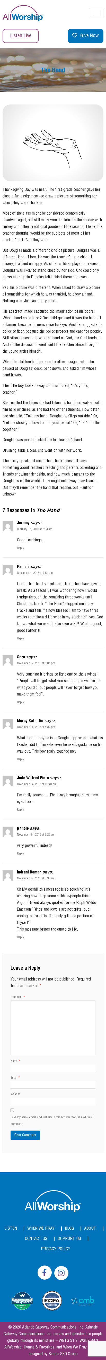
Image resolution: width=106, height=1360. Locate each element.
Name (15, 1061)
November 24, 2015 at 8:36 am (36, 878)
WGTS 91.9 (68, 1341)
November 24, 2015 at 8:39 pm (36, 727)
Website (15, 1094)
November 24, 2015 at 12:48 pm (37, 784)
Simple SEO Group (63, 1354)
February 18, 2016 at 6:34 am (34, 529)
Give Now (89, 36)
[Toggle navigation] (96, 13)
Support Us (69, 1239)
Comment (18, 997)
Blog (69, 1228)
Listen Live (20, 36)
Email (15, 1077)
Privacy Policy (55, 1249)
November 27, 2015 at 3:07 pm (36, 663)
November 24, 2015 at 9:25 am (36, 834)
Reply (20, 548)
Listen (10, 1228)
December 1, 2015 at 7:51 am (35, 573)
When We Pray (41, 1228)
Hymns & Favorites (39, 1347)
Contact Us (36, 1239)
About (90, 1228)
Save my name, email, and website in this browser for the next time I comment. (52, 1120)
